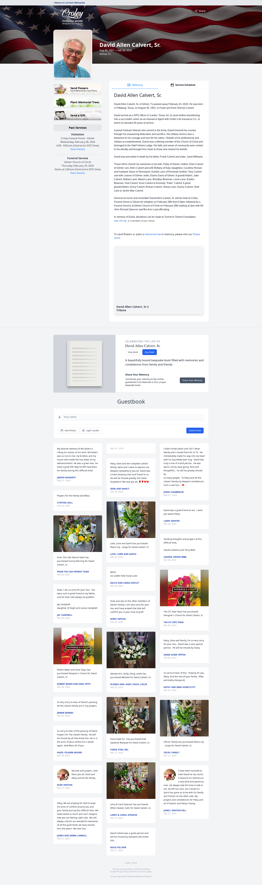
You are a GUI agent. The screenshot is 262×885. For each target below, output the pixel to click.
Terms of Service (139, 871)
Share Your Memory (192, 380)
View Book (133, 352)
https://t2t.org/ (120, 221)
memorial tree (152, 234)
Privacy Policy (122, 871)
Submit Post (195, 430)
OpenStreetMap (134, 876)
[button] (77, 533)
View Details (77, 149)
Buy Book (149, 352)
